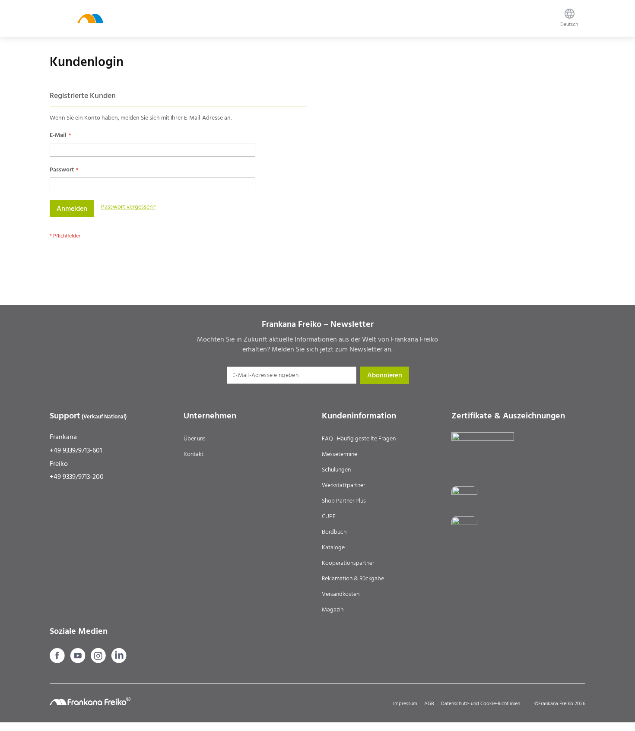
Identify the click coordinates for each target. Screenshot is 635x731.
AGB (429, 703)
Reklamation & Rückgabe (353, 578)
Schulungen (336, 469)
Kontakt (193, 454)
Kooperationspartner (348, 563)
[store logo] (90, 18)
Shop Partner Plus (344, 501)
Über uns (195, 438)
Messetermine (339, 454)
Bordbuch (334, 532)
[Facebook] (58, 661)
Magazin (332, 609)
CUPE (329, 516)
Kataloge (333, 547)
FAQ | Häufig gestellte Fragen (359, 438)
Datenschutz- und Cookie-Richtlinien (480, 703)
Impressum (405, 703)
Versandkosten (340, 594)
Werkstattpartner (343, 485)
